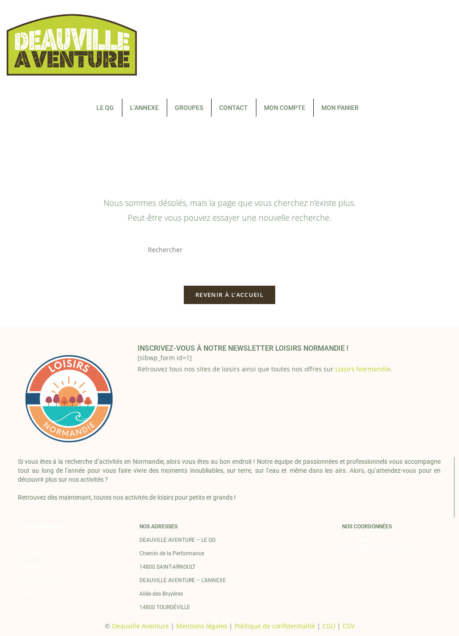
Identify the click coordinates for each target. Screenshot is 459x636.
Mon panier (340, 107)
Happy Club (32, 594)
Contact (233, 107)
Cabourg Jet (33, 540)
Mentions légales (201, 626)
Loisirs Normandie (362, 369)
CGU (328, 626)
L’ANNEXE (144, 107)
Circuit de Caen (36, 567)
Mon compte (284, 107)
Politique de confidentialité (274, 626)
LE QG (105, 107)
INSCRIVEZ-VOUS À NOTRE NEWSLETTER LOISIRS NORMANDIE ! (243, 348)
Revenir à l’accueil (229, 295)
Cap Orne (29, 553)
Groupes (189, 107)
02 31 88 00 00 (360, 540)
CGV (348, 626)
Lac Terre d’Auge (37, 607)
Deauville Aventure (40, 580)
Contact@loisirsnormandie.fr (377, 549)
